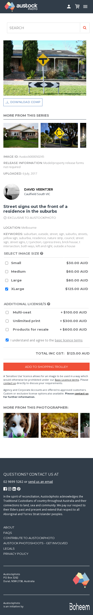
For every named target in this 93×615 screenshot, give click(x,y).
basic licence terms (69, 340)
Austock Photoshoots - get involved (35, 543)
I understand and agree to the (46, 340)
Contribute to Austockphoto (29, 538)
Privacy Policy (15, 553)
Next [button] (84, 135)
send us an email (40, 481)
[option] (60, 135)
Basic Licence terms (67, 379)
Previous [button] (5, 135)
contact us (9, 383)
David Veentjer (38, 189)
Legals (9, 548)
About (8, 527)
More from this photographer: (35, 407)
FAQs (7, 532)
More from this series (26, 115)
